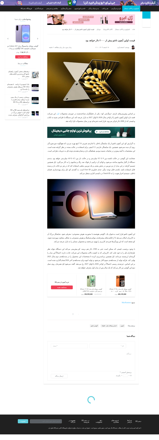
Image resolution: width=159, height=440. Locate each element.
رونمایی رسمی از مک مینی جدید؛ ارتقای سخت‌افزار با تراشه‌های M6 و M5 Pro (20, 99)
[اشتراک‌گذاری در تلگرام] (48, 314)
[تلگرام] (19, 428)
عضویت (23, 421)
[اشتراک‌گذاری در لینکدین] (65, 314)
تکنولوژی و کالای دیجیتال (131, 8)
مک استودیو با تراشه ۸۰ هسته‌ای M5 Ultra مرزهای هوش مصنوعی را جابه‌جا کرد (18, 86)
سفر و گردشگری (66, 8)
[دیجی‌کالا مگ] (146, 15)
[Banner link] (79, 3)
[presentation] (37, 38)
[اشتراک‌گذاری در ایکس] (57, 314)
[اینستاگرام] (23, 428)
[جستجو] (147, 23)
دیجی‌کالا (138, 421)
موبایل (98, 29)
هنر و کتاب (105, 8)
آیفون (122, 326)
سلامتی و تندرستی (52, 8)
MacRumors (126, 302)
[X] (27, 428)
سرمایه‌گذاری (39, 8)
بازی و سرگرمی (116, 8)
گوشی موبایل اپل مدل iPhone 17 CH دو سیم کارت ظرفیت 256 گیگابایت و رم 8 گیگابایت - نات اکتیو (91, 290)
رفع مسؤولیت (99, 421)
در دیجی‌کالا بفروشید (85, 421)
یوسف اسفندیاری (123, 47)
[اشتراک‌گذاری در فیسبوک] (61, 314)
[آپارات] (31, 428)
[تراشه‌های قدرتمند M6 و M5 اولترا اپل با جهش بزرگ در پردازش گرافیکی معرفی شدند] (35, 113)
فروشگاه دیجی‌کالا (26, 8)
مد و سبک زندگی (93, 8)
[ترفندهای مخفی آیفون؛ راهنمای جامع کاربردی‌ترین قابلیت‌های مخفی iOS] (35, 74)
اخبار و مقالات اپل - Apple (109, 326)
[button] (77, 314)
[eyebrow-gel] (91, 19)
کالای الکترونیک (108, 29)
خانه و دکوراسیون (79, 8)
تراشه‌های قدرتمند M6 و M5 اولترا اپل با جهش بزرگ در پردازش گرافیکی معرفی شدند (18, 112)
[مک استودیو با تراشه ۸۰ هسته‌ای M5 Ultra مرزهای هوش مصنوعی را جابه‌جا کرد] (35, 87)
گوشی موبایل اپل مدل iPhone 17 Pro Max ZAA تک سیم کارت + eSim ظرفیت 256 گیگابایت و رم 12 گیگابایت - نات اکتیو (120, 290)
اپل (58, 114)
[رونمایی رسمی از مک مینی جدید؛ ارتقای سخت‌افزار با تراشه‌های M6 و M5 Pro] (35, 100)
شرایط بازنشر (129, 421)
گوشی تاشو (94, 326)
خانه (133, 29)
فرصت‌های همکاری (115, 421)
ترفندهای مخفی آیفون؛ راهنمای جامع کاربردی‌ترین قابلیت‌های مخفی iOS (18, 74)
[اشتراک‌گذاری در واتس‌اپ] (52, 314)
